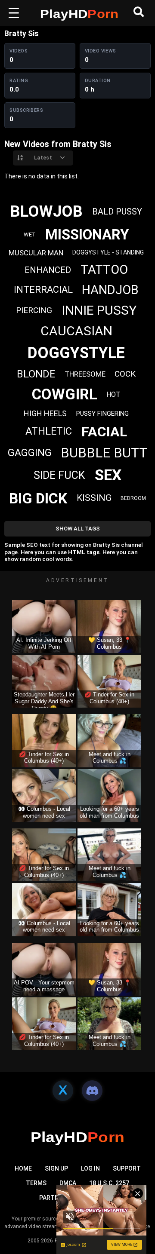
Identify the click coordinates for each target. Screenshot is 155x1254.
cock (125, 374)
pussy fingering (102, 413)
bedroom (133, 498)
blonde (36, 374)
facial (104, 431)
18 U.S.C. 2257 (109, 1183)
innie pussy (99, 310)
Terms (36, 1183)
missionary (87, 234)
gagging (30, 453)
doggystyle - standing (108, 252)
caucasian (76, 330)
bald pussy (117, 211)
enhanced (48, 270)
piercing (34, 310)
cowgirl (64, 394)
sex (108, 475)
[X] (63, 1090)
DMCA (67, 1183)
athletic (48, 431)
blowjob (46, 211)
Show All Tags (78, 528)
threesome (85, 374)
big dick (38, 498)
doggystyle (76, 353)
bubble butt (104, 453)
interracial (43, 289)
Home (23, 1168)
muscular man (36, 252)
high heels (45, 413)
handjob (110, 289)
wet (30, 234)
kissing (94, 498)
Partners (54, 1197)
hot (113, 394)
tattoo (104, 269)
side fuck (59, 475)
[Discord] (92, 1090)
